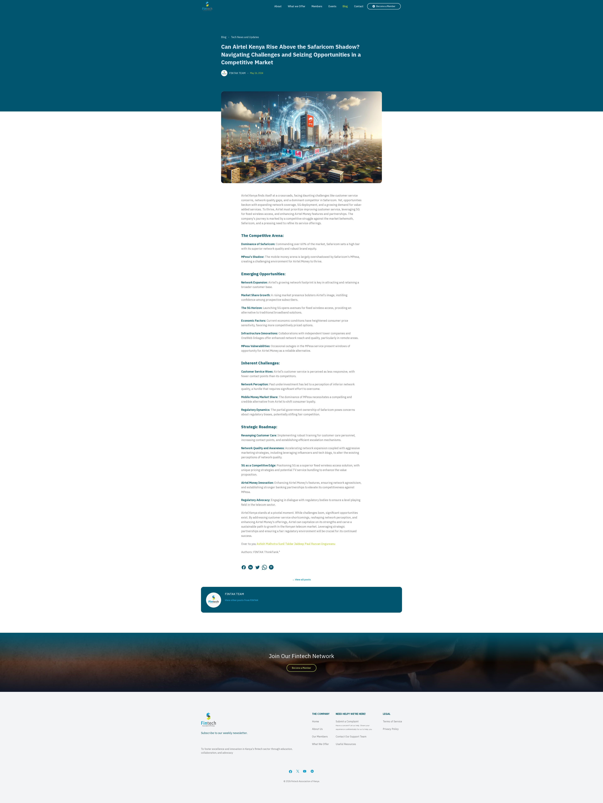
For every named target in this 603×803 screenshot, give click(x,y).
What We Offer (320, 744)
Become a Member (301, 668)
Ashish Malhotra (267, 544)
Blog (345, 6)
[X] (297, 771)
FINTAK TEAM (237, 73)
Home (315, 721)
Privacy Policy (391, 729)
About (278, 6)
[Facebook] (290, 771)
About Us (317, 729)
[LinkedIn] (312, 771)
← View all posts (301, 579)
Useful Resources (346, 744)
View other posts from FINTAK (241, 600)
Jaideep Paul (302, 544)
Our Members (320, 736)
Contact (358, 6)
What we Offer (296, 6)
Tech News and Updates (245, 37)
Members (317, 6)
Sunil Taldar (285, 544)
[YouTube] (305, 771)
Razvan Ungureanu (323, 544)
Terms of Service (392, 721)
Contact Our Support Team (351, 736)
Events (332, 6)
